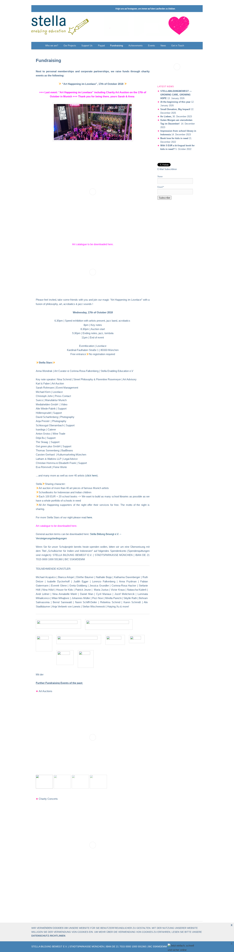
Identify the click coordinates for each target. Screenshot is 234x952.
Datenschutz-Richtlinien (48, 935)
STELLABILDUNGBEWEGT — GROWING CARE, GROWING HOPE (176, 95)
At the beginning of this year (175, 102)
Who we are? (51, 45)
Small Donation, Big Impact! (175, 109)
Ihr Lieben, (166, 116)
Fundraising (116, 45)
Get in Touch (177, 45)
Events (151, 45)
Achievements (135, 45)
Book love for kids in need (174, 138)
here (110, 244)
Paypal (101, 45)
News (163, 45)
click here (91, 475)
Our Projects (70, 45)
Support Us (87, 45)
